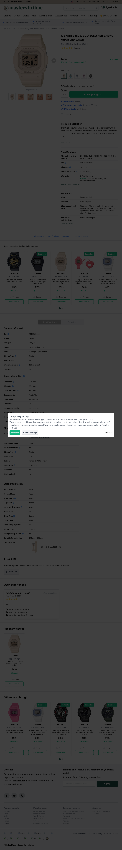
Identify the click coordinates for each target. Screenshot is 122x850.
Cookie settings (30, 432)
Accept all (14, 432)
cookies (51, 419)
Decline (108, 432)
